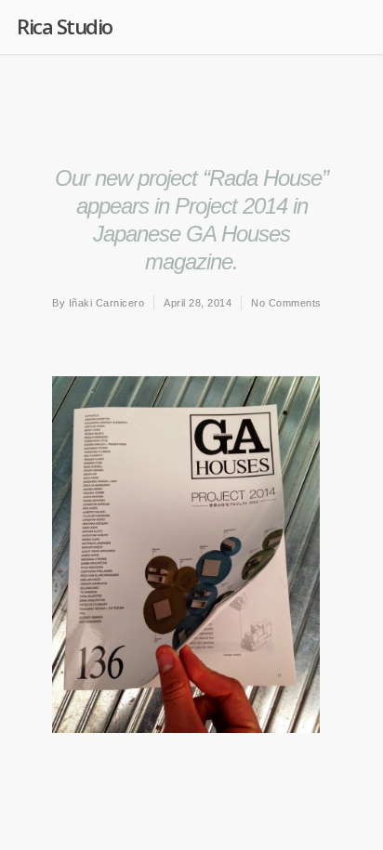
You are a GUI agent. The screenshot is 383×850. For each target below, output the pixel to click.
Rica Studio (64, 26)
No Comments (286, 302)
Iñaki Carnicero (107, 302)
